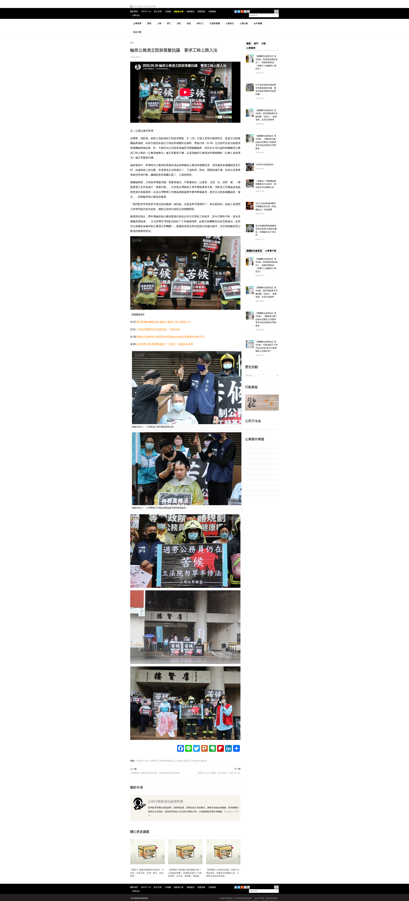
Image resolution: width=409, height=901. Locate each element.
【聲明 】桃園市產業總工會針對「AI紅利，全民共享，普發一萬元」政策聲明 (147, 872)
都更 (189, 23)
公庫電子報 (270, 250)
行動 (263, 43)
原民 (179, 23)
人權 (159, 23)
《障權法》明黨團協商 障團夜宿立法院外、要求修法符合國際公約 (266, 184)
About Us (146, 11)
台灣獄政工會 (141, 761)
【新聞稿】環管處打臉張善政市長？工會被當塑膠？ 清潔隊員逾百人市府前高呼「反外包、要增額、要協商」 (185, 872)
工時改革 (179, 761)
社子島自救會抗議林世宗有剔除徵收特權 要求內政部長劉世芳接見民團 (265, 89)
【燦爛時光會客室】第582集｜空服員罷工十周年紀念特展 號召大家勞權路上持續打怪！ (266, 346)
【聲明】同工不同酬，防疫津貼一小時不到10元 (218, 773)
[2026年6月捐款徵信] (250, 167)
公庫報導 (137, 23)
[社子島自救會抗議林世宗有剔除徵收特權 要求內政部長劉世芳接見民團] (250, 87)
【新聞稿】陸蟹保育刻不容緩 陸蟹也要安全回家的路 (155, 773)
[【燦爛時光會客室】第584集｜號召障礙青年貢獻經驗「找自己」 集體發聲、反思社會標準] (250, 112)
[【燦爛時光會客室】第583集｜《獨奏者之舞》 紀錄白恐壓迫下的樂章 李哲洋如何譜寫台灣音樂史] (250, 138)
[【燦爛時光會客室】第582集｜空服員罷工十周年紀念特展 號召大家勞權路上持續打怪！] (250, 344)
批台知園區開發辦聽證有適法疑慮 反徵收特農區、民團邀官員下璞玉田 (266, 230)
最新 (248, 43)
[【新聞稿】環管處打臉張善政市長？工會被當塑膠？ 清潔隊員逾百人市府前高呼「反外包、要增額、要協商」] (185, 851)
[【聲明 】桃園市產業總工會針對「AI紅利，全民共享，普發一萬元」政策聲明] (147, 851)
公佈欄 (168, 11)
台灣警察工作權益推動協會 (161, 761)
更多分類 (137, 32)
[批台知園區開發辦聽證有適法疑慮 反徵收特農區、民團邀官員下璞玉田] (250, 228)
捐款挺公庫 (178, 11)
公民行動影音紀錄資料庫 (165, 801)
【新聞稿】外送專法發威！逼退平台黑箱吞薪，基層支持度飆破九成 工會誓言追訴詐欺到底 (222, 872)
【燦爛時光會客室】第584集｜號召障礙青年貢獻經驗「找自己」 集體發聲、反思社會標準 (266, 115)
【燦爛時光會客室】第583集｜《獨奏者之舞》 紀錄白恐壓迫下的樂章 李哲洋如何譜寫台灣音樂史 (266, 142)
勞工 (169, 23)
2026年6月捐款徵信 (264, 164)
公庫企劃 (244, 23)
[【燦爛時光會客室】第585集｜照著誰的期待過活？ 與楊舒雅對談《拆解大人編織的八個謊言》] (250, 58)
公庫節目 (230, 23)
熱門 (256, 43)
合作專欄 (258, 23)
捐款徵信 (190, 11)
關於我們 (134, 11)
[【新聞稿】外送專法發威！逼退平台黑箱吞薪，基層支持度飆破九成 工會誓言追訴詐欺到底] (223, 851)
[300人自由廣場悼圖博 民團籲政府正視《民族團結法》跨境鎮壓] (250, 205)
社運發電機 (214, 23)
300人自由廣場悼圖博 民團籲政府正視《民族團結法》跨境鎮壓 (266, 206)
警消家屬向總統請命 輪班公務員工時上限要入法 (163, 321)
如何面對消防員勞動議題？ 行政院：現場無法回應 (164, 344)
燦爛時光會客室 (254, 250)
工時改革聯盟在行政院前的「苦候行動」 (159, 329)
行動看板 (212, 11)
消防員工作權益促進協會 (195, 761)
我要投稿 (201, 11)
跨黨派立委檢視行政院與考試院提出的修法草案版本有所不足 (170, 336)
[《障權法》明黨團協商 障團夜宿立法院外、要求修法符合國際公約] (250, 183)
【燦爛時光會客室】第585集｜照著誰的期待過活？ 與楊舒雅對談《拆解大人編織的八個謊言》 (266, 62)
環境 (149, 23)
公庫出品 (135, 15)
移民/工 (200, 23)
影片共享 (158, 11)
